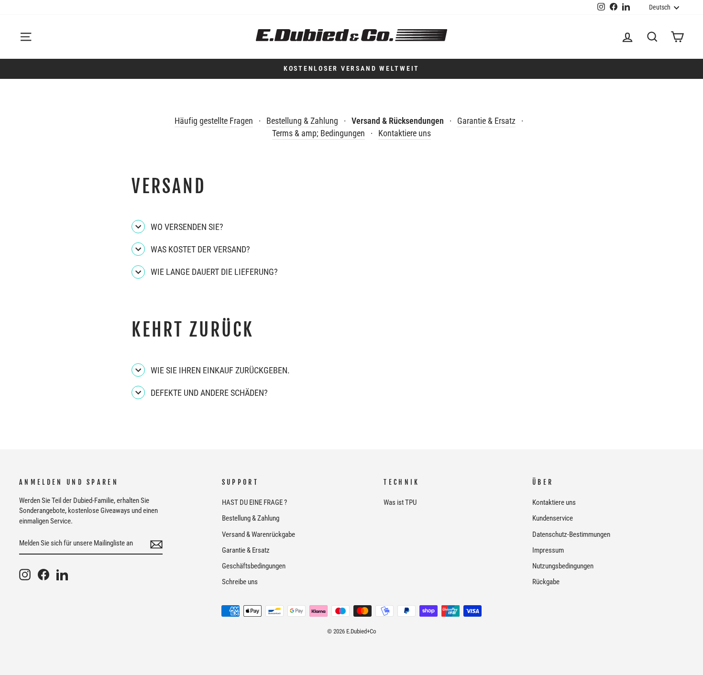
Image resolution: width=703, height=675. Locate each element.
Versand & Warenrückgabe (258, 534)
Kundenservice (552, 518)
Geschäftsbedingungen (254, 566)
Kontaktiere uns (404, 133)
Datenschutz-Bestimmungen (571, 534)
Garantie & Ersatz (486, 121)
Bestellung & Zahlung (302, 121)
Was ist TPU (400, 502)
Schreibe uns (240, 581)
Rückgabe (546, 581)
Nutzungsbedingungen (562, 566)
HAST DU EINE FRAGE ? (254, 502)
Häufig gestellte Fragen (214, 121)
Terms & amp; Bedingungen (318, 133)
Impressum (548, 550)
